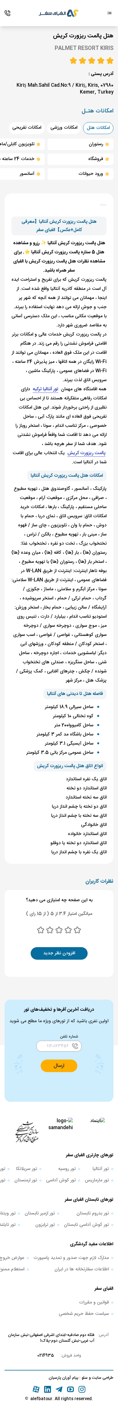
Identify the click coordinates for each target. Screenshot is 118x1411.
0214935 (45, 1356)
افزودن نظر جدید (59, 953)
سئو (84, 1377)
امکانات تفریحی (26, 128)
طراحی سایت (102, 1377)
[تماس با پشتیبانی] (7, 13)
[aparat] (36, 1389)
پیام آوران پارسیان (63, 1377)
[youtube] (70, 1389)
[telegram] (59, 1389)
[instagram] (81, 1389)
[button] (59, 1066)
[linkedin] (47, 1389)
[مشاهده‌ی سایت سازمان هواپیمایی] (27, 1131)
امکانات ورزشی (63, 128)
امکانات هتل (98, 128)
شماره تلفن (69, 1037)
